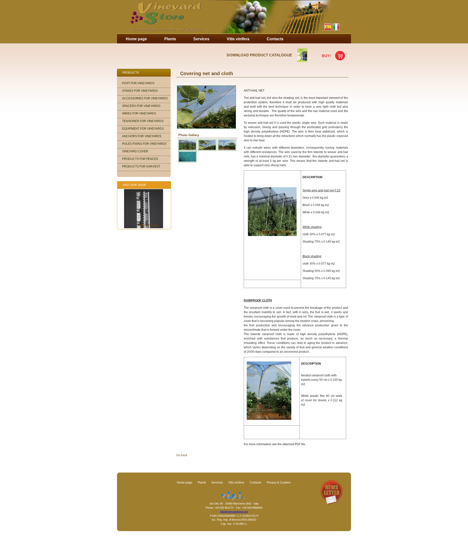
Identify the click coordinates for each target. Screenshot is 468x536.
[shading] (187, 161)
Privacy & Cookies (279, 482)
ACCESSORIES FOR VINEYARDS (145, 98)
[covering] (206, 149)
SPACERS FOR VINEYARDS (141, 106)
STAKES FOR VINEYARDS (140, 91)
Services (201, 39)
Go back (181, 455)
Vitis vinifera (238, 39)
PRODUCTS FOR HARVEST (141, 166)
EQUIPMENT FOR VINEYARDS (143, 128)
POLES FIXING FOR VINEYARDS (144, 143)
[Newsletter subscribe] (331, 503)
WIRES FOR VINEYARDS (139, 113)
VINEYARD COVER (135, 151)
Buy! (326, 56)
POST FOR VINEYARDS (138, 83)
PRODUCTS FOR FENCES (140, 159)
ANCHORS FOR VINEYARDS (141, 136)
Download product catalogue (259, 55)
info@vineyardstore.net (234, 511)
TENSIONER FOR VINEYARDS (143, 121)
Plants (170, 39)
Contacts (275, 39)
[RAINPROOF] (226, 149)
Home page (136, 39)
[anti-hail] (187, 149)
